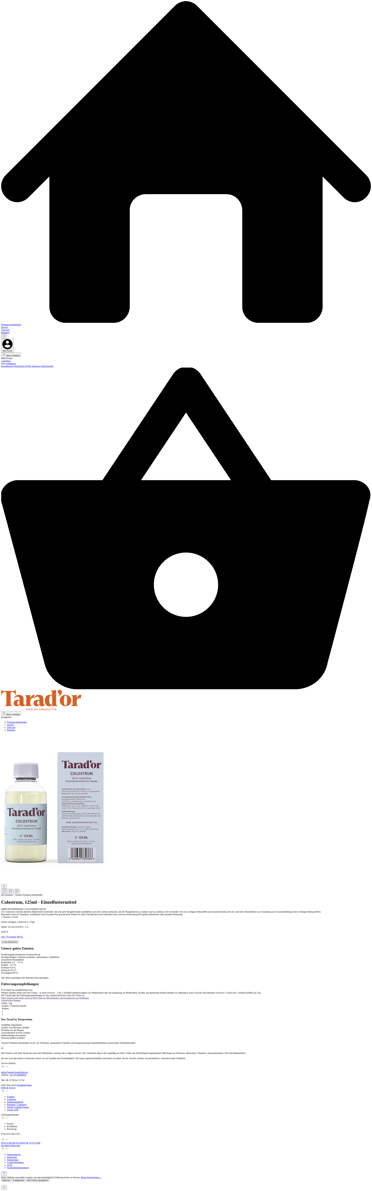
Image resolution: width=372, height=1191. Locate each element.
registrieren (11, 363)
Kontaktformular (24, 1085)
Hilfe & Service (8, 1087)
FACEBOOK (22, 1143)
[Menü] (4, 336)
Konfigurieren (18, 1180)
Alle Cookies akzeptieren (37, 1180)
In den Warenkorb (9, 942)
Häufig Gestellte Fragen (18, 1107)
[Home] (186, 162)
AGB (9, 1165)
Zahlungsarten (46, 366)
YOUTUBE (34, 1143)
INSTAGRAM (8, 1143)
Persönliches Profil (22, 366)
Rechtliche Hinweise (10, 1145)
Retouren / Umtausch (16, 1104)
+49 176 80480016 (17, 1075)
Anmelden (6, 361)
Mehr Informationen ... (91, 1177)
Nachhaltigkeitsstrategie (18, 1167)
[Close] (4, 886)
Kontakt (10, 1096)
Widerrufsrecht (13, 1154)
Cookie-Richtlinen (15, 1162)
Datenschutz (12, 1160)
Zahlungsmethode (15, 1102)
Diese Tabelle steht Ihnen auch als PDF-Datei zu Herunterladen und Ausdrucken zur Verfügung (45, 998)
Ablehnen (6, 1180)
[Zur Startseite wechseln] (41, 710)
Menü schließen (13, 355)
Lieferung (11, 1099)
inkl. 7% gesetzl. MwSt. (12, 937)
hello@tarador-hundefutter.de (14, 1072)
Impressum (12, 1157)
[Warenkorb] (186, 688)
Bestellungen (7, 366)
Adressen (35, 366)
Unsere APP (12, 1110)
